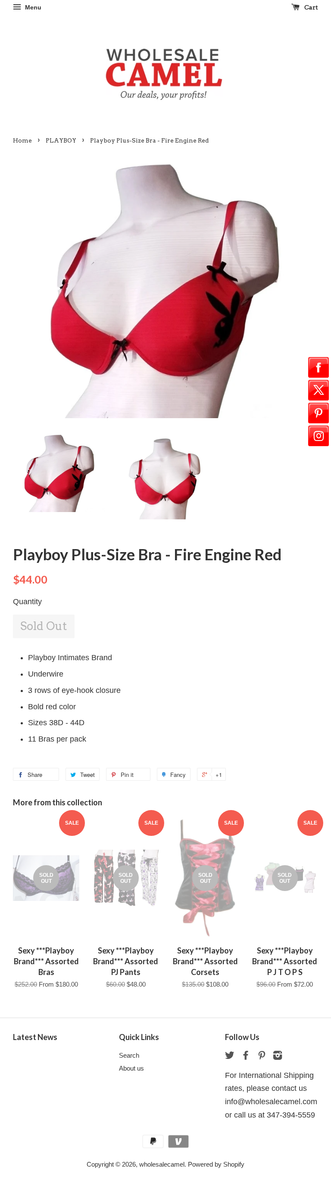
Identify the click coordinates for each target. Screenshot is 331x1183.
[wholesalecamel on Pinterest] (261, 1056)
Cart (310, 7)
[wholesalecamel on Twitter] (229, 1056)
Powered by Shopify (216, 1164)
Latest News (35, 1037)
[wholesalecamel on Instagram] (277, 1056)
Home (22, 140)
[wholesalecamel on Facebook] (245, 1056)
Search (129, 1055)
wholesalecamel (161, 1164)
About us (131, 1068)
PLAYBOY (61, 140)
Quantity (27, 601)
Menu (32, 7)
